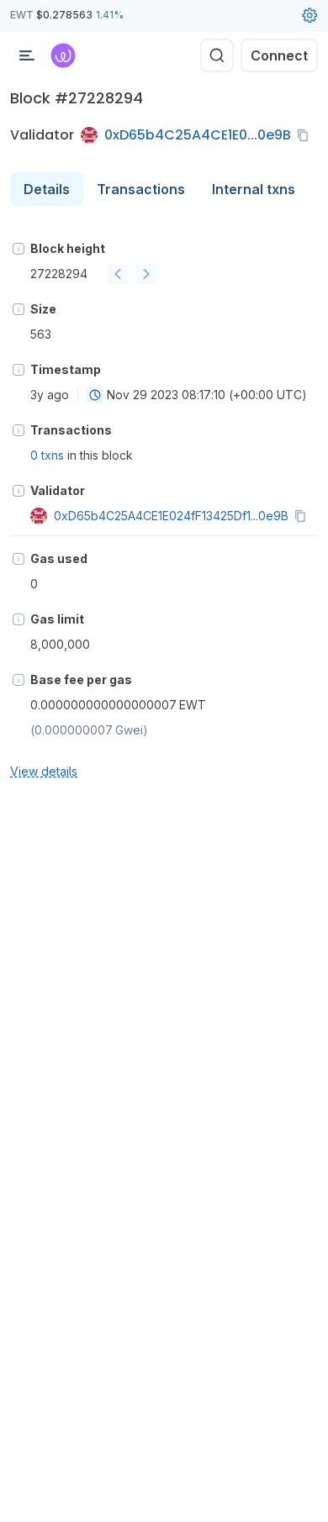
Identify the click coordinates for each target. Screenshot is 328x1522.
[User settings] (309, 15)
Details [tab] (47, 189)
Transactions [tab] (141, 189)
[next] (146, 274)
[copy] (306, 135)
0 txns (47, 455)
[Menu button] (27, 55)
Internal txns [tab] (253, 189)
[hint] (18, 248)
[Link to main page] (63, 55)
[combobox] (95, 395)
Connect (279, 55)
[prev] (118, 274)
